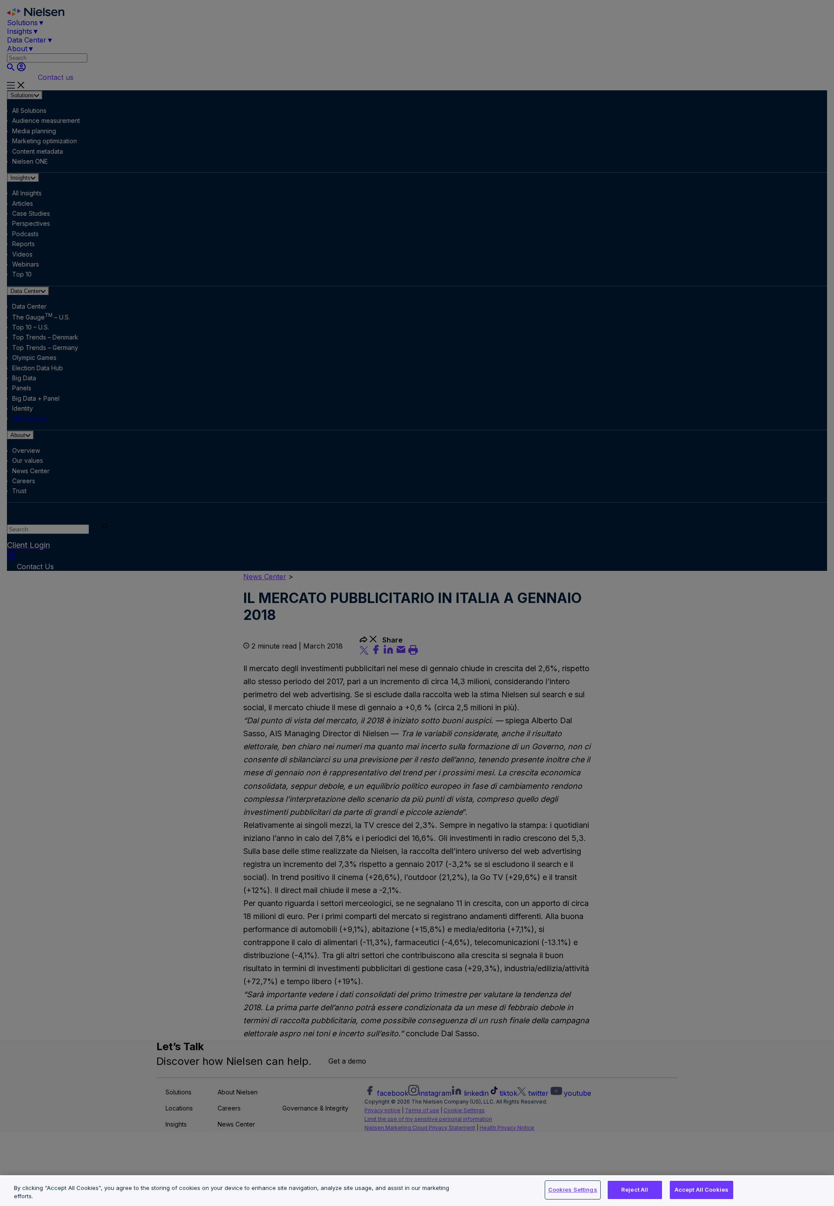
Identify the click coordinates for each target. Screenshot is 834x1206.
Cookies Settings (572, 1189)
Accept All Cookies (701, 1189)
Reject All (634, 1189)
